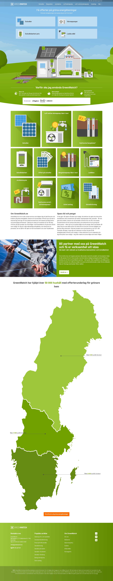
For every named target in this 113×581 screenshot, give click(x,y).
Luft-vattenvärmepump (82, 4)
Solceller (41, 4)
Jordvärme (58, 4)
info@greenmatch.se (16, 544)
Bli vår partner (17, 547)
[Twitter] (96, 537)
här (97, 573)
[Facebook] (96, 533)
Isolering (93, 4)
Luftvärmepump (68, 4)
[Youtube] (96, 540)
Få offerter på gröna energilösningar (56, 514)
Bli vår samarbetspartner (95, 0)
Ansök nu (63, 272)
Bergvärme (49, 4)
